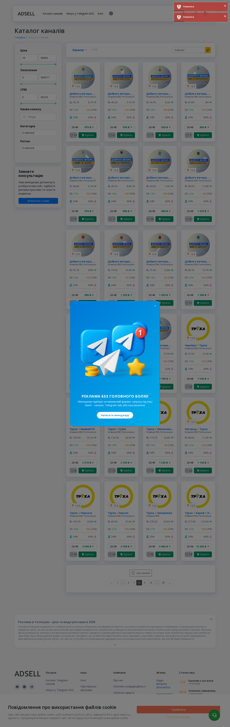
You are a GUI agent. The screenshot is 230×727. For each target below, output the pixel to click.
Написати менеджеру (115, 415)
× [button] (225, 6)
